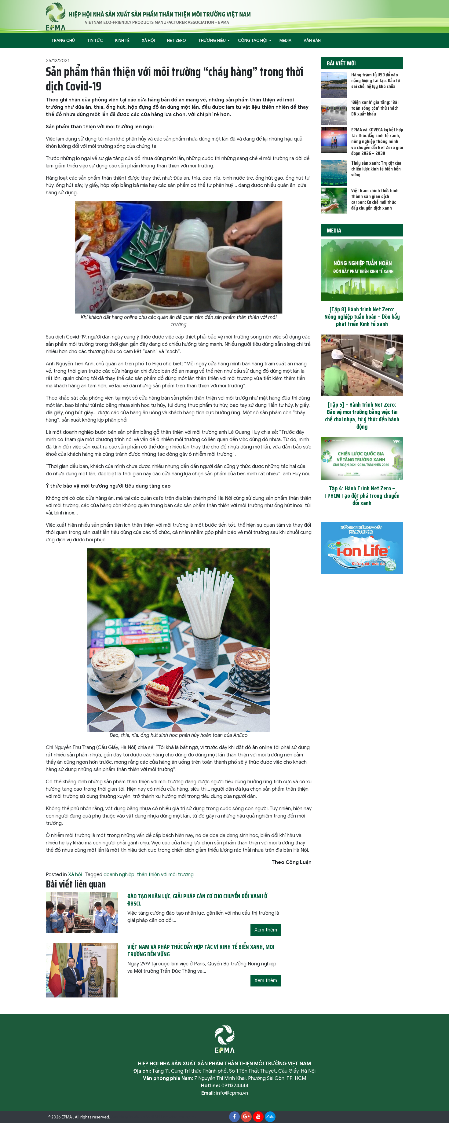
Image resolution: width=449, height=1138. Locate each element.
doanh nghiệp (119, 875)
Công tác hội (252, 40)
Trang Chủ (63, 40)
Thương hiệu (212, 40)
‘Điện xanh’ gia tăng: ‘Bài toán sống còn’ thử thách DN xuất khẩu (375, 108)
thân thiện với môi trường (165, 875)
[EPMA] (148, 16)
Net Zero (176, 40)
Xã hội (148, 40)
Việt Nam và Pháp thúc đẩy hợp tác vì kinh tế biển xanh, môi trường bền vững (200, 950)
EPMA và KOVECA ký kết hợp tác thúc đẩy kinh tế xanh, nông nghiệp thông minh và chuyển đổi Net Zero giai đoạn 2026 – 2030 (377, 141)
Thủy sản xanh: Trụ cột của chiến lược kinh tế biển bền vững (376, 168)
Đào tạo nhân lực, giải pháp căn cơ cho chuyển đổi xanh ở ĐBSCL (197, 899)
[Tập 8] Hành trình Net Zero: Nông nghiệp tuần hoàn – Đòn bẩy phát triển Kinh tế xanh (362, 316)
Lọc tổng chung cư (178, 1117)
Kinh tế (122, 40)
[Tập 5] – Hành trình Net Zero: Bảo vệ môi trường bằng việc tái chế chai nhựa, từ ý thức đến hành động (362, 415)
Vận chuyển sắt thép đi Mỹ (135, 1117)
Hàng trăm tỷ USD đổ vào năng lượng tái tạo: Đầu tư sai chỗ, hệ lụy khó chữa (375, 80)
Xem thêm (265, 930)
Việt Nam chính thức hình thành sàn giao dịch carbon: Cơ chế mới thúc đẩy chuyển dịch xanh (375, 199)
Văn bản (312, 40)
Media (285, 40)
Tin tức (95, 40)
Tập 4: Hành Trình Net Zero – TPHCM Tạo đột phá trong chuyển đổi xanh (362, 495)
